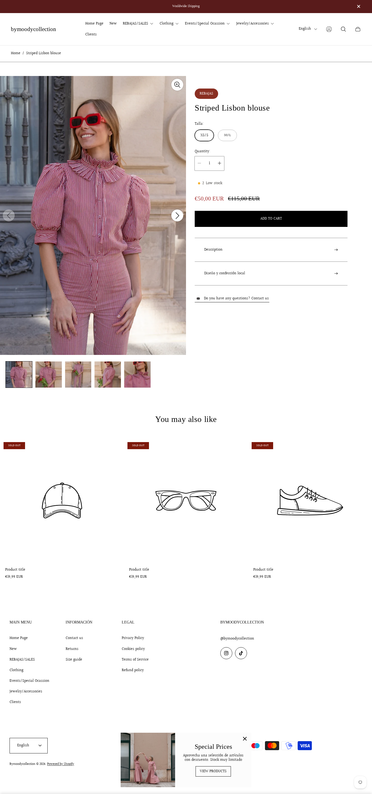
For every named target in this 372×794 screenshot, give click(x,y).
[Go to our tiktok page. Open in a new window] (241, 653)
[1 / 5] (18, 374)
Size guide (74, 660)
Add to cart (271, 218)
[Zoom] (177, 85)
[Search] (343, 29)
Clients (15, 702)
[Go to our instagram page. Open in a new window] (226, 653)
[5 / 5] (137, 374)
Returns (72, 649)
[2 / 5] (48, 374)
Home (15, 53)
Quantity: (202, 151)
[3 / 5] (78, 374)
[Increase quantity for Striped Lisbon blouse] (219, 163)
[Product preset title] (62, 500)
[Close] (245, 739)
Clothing (16, 670)
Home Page (19, 638)
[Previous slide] (9, 215)
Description (213, 250)
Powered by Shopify (60, 764)
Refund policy (133, 670)
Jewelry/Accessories (26, 692)
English (305, 29)
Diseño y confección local (224, 273)
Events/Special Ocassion (29, 681)
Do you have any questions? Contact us (236, 299)
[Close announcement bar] (358, 6)
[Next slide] (177, 215)
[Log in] (329, 29)
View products (213, 771)
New (13, 649)
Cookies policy (133, 649)
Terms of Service (135, 660)
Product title (15, 570)
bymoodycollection (33, 29)
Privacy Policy (133, 638)
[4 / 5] (107, 374)
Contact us (74, 638)
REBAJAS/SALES (22, 660)
